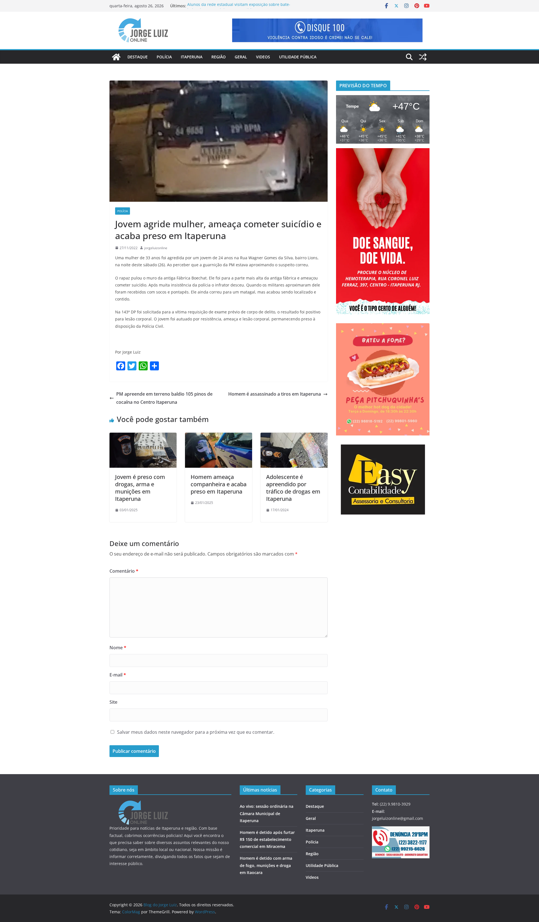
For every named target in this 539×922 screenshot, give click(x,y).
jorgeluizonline (155, 248)
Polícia (164, 56)
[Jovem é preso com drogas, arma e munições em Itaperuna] (143, 437)
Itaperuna (191, 56)
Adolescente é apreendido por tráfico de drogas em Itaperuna (293, 488)
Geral (241, 56)
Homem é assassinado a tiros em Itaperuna (274, 394)
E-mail (117, 675)
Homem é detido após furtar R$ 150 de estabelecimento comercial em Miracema (267, 839)
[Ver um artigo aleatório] (423, 57)
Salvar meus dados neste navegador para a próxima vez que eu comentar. (195, 732)
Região (218, 56)
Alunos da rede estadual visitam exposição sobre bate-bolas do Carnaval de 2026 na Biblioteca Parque (238, 8)
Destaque (137, 56)
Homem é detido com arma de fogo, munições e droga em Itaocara (266, 865)
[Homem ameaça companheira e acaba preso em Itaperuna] (218, 437)
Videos (263, 56)
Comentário (123, 571)
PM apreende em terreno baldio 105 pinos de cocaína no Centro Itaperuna (164, 398)
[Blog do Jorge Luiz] (116, 57)
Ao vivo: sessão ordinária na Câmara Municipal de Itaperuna (266, 813)
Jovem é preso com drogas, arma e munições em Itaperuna (140, 488)
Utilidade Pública (297, 56)
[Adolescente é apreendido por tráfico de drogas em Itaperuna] (294, 437)
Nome (117, 648)
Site (113, 702)
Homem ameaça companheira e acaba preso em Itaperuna (218, 484)
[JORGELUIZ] (143, 804)
